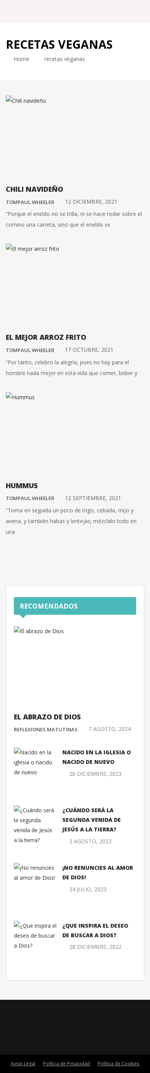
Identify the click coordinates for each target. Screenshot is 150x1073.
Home (20, 59)
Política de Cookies (118, 1063)
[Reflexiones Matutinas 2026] (49, 11)
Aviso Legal (23, 1063)
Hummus (22, 485)
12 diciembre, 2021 (91, 201)
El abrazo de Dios (47, 716)
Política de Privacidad (66, 1063)
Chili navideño (34, 189)
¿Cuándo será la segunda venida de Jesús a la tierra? (91, 819)
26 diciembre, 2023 (95, 773)
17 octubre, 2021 (89, 349)
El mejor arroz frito (46, 337)
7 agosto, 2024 (109, 728)
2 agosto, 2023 (90, 841)
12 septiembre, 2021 (93, 498)
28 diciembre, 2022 (95, 946)
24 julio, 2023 (88, 889)
